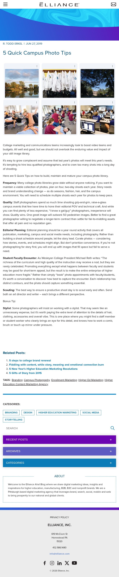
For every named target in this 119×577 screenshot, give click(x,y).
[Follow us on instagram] (52, 563)
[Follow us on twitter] (66, 563)
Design (28, 412)
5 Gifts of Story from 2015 (25, 373)
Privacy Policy (59, 517)
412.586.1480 (59, 547)
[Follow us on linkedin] (59, 563)
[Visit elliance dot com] (59, 4)
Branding (17, 380)
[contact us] (113, 4)
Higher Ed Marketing (90, 380)
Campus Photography (37, 380)
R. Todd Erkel (12, 44)
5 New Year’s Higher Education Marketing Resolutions (43, 369)
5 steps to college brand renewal (30, 360)
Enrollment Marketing (64, 380)
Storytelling (13, 419)
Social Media (90, 412)
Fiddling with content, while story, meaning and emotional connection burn (56, 365)
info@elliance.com (60, 553)
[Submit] (112, 428)
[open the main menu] (5, 4)
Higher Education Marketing (57, 412)
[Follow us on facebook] (44, 563)
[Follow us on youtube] (74, 563)
